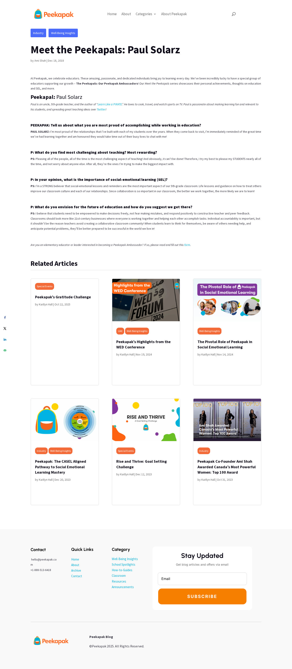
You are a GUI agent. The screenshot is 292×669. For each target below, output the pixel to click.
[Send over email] (5, 350)
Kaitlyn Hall (46, 304)
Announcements (123, 587)
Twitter (101, 109)
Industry (38, 33)
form (187, 245)
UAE (120, 331)
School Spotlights (123, 564)
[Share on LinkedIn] (5, 339)
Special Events (44, 286)
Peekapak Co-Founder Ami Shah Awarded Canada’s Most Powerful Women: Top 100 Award (227, 466)
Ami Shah (40, 60)
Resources (119, 581)
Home (112, 14)
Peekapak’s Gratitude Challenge (63, 296)
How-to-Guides (122, 570)
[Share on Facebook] (5, 317)
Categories (144, 14)
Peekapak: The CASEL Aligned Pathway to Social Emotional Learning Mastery (60, 466)
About (126, 14)
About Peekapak (174, 14)
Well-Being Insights (63, 33)
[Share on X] (5, 328)
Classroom (119, 576)
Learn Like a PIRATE (110, 104)
